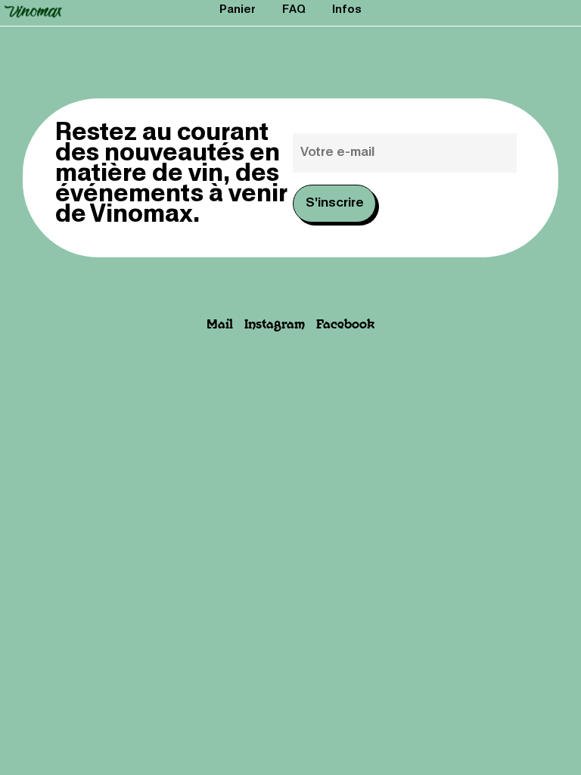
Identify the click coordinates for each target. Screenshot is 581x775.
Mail (220, 325)
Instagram (274, 325)
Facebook (345, 325)
